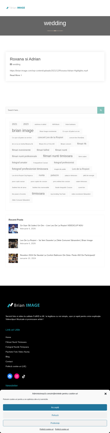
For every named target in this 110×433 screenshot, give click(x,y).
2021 (14, 124)
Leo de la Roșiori (80, 169)
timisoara (38, 193)
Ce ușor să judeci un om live (22, 137)
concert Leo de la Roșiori (50, 137)
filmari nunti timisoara (57, 156)
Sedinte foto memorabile (40, 187)
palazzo (55, 175)
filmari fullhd (43, 150)
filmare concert (66, 144)
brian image (23, 130)
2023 (26, 124)
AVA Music (55, 124)
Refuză (55, 415)
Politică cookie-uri (47, 429)
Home (8, 337)
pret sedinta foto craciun (61, 181)
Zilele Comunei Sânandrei (21, 200)
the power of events (19, 194)
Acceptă (55, 407)
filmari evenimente (21, 150)
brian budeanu (70, 124)
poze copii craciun (18, 181)
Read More (15, 75)
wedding (16, 64)
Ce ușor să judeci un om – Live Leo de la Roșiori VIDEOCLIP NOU (51, 225)
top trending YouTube (58, 194)
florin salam (83, 156)
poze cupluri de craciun (39, 181)
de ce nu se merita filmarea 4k (22, 144)
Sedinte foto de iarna (19, 187)
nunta (42, 175)
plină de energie (88, 175)
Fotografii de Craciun (40, 163)
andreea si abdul (40, 124)
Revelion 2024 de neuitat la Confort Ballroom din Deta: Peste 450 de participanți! (57, 255)
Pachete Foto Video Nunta (18, 352)
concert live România (76, 137)
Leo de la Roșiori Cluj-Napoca (22, 175)
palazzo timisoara (71, 175)
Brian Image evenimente (48, 131)
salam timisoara (81, 181)
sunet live (81, 187)
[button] (105, 393)
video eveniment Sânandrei (81, 194)
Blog (8, 356)
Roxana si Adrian (25, 59)
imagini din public (60, 169)
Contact (9, 361)
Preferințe (55, 423)
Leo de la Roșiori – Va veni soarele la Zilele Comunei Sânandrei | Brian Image (56, 240)
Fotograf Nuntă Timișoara (17, 347)
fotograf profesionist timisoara (30, 168)
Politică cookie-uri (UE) (16, 366)
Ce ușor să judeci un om (71, 131)
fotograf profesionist (64, 162)
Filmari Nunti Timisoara (16, 342)
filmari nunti (61, 150)
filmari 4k (81, 143)
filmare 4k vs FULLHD (47, 144)
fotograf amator (19, 162)
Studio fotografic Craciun (63, 187)
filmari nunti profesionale (24, 156)
